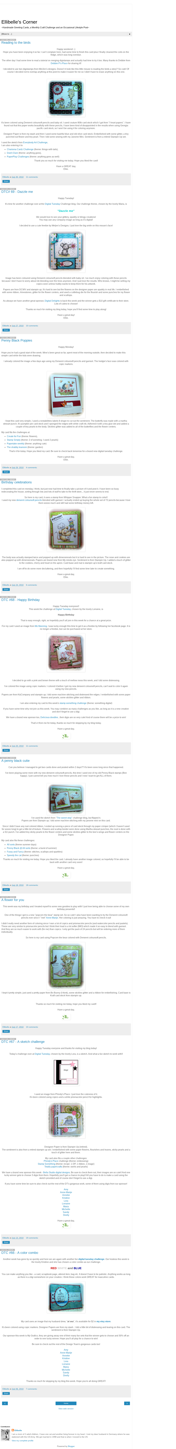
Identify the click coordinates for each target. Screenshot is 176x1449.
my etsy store (104, 1321)
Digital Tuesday (52, 204)
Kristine (66, 1198)
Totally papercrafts (53, 1166)
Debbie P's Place (59, 63)
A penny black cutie (15, 760)
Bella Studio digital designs (56, 1172)
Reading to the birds (16, 42)
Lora (66, 1201)
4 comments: (31, 467)
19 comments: (32, 1238)
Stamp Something (46, 1164)
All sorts (11, 844)
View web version (66, 1409)
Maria (66, 1206)
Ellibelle (18, 1430)
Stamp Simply (13, 440)
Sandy (66, 1212)
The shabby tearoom (17, 447)
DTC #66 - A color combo (19, 1253)
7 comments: (31, 1389)
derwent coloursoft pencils (29, 500)
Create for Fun (14, 436)
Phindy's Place (51, 1161)
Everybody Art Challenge (35, 142)
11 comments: (32, 177)
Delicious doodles (49, 717)
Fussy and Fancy (15, 852)
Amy (66, 1189)
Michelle (66, 1209)
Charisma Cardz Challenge (20, 149)
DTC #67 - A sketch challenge (23, 1042)
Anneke (66, 1195)
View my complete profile (22, 1440)
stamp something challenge (73, 703)
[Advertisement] (66, 10)
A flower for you (12, 900)
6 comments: (31, 585)
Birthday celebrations (16, 482)
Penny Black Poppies (16, 340)
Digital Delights (52, 301)
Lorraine (66, 1203)
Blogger (71, 1446)
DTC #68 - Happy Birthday (20, 600)
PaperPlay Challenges (18, 156)
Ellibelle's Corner (19, 22)
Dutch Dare (12, 153)
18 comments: (32, 885)
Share (6, 181)
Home (66, 1403)
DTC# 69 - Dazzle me (17, 192)
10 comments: (32, 326)
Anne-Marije (52, 918)
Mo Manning (41, 626)
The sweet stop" (64, 818)
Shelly (66, 1215)
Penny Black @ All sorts (18, 848)
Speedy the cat (14, 855)
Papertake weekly (15, 443)
